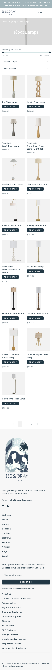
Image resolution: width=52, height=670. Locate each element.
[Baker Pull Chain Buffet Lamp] (13, 340)
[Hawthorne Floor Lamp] (13, 384)
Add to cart (10, 107)
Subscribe (26, 582)
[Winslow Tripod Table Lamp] (38, 340)
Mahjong (6, 515)
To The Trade (8, 625)
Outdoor (6, 533)
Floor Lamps (24, 22)
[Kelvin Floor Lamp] (38, 87)
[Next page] (37, 424)
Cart (40, 12)
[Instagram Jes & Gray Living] (8, 506)
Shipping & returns (12, 612)
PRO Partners (9, 630)
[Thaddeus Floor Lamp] (13, 299)
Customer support (11, 616)
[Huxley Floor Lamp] (38, 211)
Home (4, 22)
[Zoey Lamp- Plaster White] (13, 252)
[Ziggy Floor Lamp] (13, 128)
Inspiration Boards (11, 643)
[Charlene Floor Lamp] (38, 170)
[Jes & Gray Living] (17, 459)
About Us (6, 594)
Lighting (12, 22)
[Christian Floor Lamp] (38, 299)
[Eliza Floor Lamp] (38, 252)
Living (5, 519)
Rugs (4, 551)
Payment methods (11, 607)
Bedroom (6, 528)
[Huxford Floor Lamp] (13, 211)
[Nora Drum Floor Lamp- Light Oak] (38, 128)
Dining (5, 524)
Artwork (6, 547)
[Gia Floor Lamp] (13, 87)
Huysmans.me (17, 666)
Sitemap (6, 621)
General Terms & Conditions (16, 598)
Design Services (10, 634)
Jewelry (6, 556)
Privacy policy (9, 603)
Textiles (6, 542)
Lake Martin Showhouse (14, 648)
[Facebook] (3, 506)
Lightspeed (45, 663)
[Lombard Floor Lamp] (13, 170)
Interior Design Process (14, 639)
